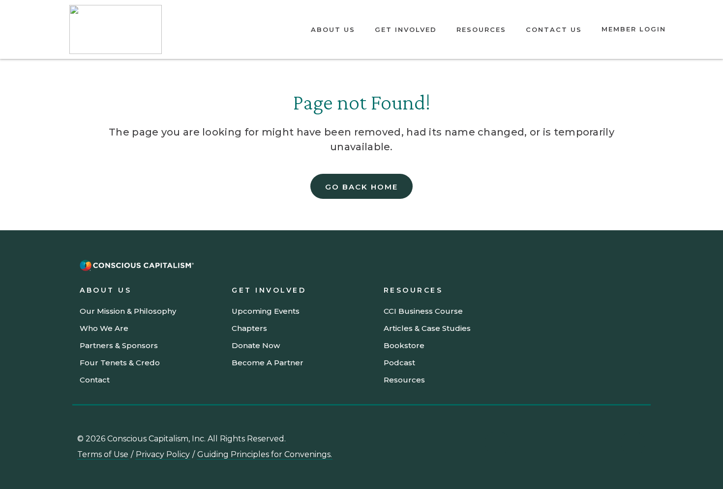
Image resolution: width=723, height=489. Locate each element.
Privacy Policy (163, 454)
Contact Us (554, 29)
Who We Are (104, 328)
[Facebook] (633, 443)
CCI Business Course (423, 311)
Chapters (249, 328)
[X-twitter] (599, 443)
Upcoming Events (266, 311)
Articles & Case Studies (427, 328)
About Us (333, 29)
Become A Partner (267, 362)
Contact (95, 379)
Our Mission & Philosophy (128, 311)
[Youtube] (531, 443)
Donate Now (256, 345)
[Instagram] (565, 443)
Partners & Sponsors (119, 345)
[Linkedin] (497, 443)
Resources (481, 29)
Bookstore (404, 345)
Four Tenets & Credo (120, 362)
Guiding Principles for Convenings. (264, 454)
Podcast (399, 362)
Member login (634, 29)
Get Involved (406, 29)
